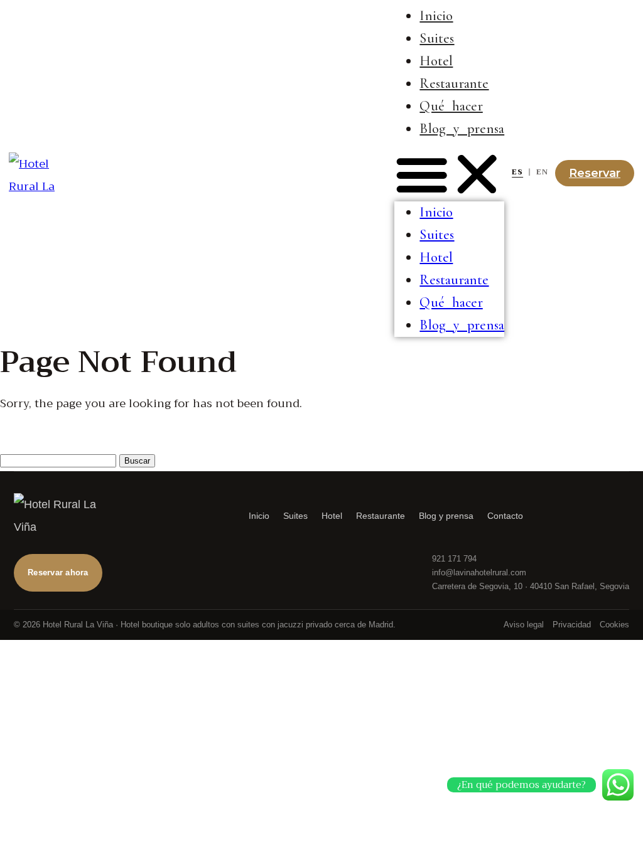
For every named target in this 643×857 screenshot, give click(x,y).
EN (542, 172)
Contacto (505, 516)
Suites (436, 38)
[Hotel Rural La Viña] (70, 515)
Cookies (614, 624)
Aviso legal (524, 624)
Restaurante (454, 83)
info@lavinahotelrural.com (479, 572)
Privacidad (572, 624)
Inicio (436, 16)
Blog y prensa (461, 128)
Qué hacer (450, 106)
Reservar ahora (58, 572)
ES (517, 172)
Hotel (436, 61)
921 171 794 (454, 558)
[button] (449, 174)
